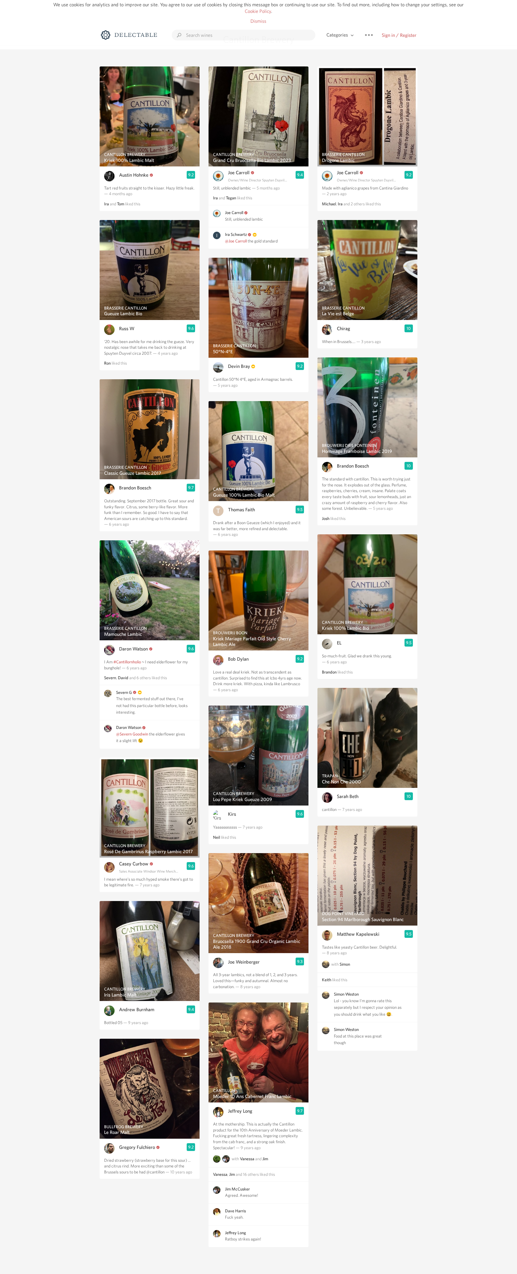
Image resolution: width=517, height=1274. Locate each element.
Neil (216, 837)
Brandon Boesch (135, 488)
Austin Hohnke (133, 175)
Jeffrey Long (240, 1111)
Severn (110, 677)
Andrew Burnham (136, 1009)
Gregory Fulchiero (137, 1147)
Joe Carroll (239, 172)
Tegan (231, 197)
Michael (329, 203)
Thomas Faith (241, 509)
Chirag (343, 328)
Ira (106, 203)
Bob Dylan (238, 659)
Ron (107, 363)
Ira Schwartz (236, 234)
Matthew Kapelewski (358, 934)
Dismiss (258, 21)
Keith (326, 979)
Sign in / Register (399, 35)
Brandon (329, 672)
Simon (345, 964)
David (123, 677)
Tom (120, 203)
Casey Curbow (133, 864)
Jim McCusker (237, 1189)
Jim (265, 1159)
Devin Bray (239, 366)
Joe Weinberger (244, 962)
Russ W (126, 328)
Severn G (124, 692)
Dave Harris (235, 1210)
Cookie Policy (258, 11)
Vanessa (247, 1159)
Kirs (232, 814)
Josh (325, 518)
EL (339, 643)
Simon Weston (346, 994)
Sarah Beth (347, 796)
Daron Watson (133, 649)
